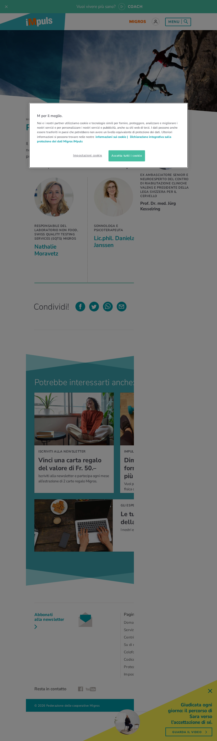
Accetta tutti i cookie (126, 155)
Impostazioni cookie (87, 155)
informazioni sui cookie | (112, 136)
